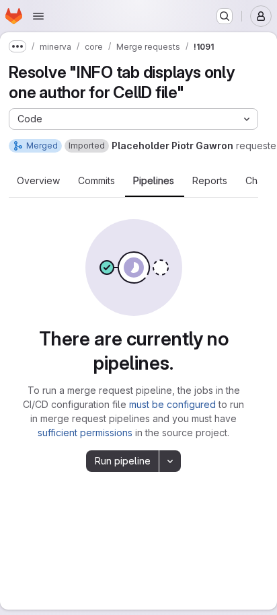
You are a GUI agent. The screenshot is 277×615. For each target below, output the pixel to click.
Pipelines (153, 180)
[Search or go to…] (224, 16)
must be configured (172, 404)
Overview (38, 180)
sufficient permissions (85, 432)
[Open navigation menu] (38, 16)
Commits (96, 180)
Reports (209, 180)
